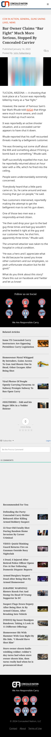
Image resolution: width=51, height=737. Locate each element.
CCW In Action (10, 18)
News (12, 22)
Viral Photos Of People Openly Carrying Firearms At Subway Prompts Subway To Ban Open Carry (18, 386)
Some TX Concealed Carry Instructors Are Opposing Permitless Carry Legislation (18, 343)
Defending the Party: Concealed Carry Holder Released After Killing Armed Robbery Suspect (16, 516)
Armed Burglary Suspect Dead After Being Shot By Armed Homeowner (17, 579)
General (25, 18)
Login (48, 440)
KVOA (29, 109)
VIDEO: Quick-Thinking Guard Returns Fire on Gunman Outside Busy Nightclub (15, 548)
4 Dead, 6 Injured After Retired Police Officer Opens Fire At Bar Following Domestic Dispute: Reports (18, 564)
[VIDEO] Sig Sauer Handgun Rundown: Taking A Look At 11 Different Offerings (18, 623)
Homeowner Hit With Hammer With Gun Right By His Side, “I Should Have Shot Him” (18, 637)
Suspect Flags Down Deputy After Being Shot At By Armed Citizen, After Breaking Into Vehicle (18, 608)
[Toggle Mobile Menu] (48, 4)
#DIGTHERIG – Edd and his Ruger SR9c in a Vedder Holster (17, 405)
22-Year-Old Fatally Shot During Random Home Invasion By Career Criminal (16, 532)
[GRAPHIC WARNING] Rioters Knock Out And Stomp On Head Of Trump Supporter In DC (17, 593)
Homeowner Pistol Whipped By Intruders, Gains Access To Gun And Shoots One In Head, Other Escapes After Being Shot (17, 364)
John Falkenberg (22, 53)
